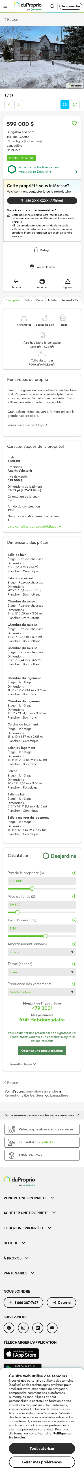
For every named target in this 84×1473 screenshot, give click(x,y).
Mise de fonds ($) (21, 896)
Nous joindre (17, 1291)
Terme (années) (20, 964)
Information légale (20, 1064)
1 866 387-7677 (26, 1302)
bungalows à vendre (42, 1091)
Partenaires (15, 1273)
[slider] (32, 888)
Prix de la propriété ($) (26, 873)
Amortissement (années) (27, 944)
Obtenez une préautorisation (42, 1051)
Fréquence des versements (30, 984)
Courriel (64, 1302)
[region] (42, 1420)
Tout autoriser (42, 1448)
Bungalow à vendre (20, 132)
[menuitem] (42, 1198)
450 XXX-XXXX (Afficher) (44, 201)
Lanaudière (59, 1095)
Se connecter (70, 6)
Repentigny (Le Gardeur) (24, 1095)
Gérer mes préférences (42, 1462)
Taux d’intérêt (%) (22, 920)
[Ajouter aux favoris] (74, 123)
